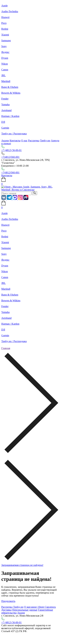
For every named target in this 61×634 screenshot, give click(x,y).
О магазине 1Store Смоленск (40, 607)
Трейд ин (45, 140)
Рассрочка (33, 140)
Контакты (15, 140)
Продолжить (8, 601)
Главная (5, 348)
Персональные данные (24, 609)
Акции (5, 140)
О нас (24, 140)
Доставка (6, 609)
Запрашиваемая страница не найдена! (22, 565)
